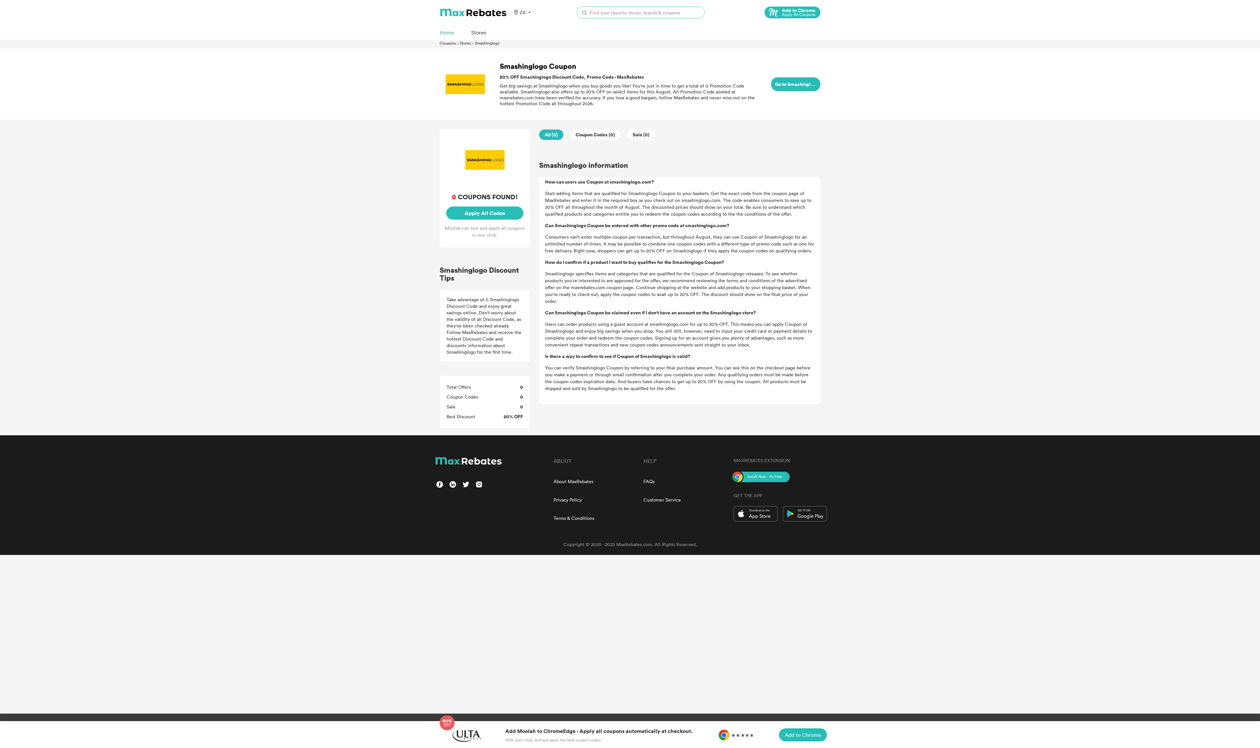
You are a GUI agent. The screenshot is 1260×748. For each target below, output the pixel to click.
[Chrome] (792, 12)
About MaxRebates (573, 481)
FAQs (649, 481)
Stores (465, 43)
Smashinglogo (487, 43)
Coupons (448, 43)
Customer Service (662, 500)
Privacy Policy (568, 500)
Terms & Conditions (574, 518)
